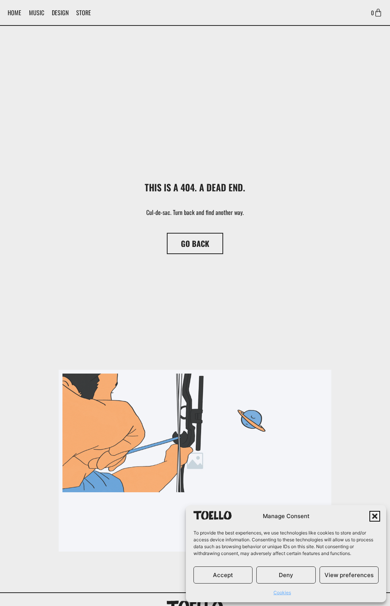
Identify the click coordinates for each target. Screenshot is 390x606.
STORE (83, 12)
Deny (286, 575)
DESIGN (60, 12)
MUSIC (36, 12)
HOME (14, 12)
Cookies (282, 592)
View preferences (349, 575)
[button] (375, 516)
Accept (223, 575)
